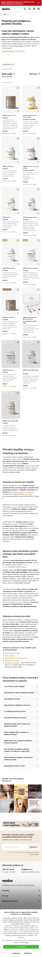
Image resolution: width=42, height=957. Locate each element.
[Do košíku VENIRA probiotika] (17, 162)
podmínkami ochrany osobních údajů (30, 860)
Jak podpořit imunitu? (12, 707)
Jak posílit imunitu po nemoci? (15, 725)
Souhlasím (22, 947)
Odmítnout (28, 953)
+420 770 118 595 (8, 876)
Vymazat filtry (7, 69)
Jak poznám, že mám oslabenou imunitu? (16, 699)
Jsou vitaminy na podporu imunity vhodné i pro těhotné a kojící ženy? (17, 758)
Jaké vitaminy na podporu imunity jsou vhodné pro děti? (18, 766)
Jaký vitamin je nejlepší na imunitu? (17, 713)
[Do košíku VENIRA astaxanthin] (17, 313)
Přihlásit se (32, 854)
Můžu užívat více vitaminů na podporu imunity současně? (18, 750)
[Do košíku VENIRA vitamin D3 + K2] (17, 111)
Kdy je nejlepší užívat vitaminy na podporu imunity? (16, 741)
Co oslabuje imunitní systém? (15, 719)
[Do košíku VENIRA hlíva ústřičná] (17, 263)
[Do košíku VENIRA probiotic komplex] (38, 263)
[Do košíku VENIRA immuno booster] (38, 213)
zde (27, 942)
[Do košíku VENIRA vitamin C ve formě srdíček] (38, 162)
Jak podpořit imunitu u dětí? (14, 774)
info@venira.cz (26, 876)
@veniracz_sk (6, 788)
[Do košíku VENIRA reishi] (17, 213)
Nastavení (16, 953)
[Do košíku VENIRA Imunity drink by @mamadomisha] (38, 313)
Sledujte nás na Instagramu (13, 786)
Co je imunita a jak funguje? (14, 692)
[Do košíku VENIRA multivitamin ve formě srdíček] (38, 111)
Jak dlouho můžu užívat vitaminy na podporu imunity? (17, 733)
